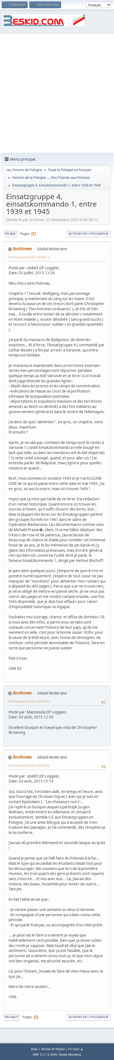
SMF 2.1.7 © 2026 (45, 1054)
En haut (11, 1017)
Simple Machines (70, 1054)
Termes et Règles (53, 1049)
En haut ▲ (75, 1049)
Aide (34, 1049)
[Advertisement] (57, 93)
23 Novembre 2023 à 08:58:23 (28, 701)
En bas (10, 234)
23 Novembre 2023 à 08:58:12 (28, 257)
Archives (22, 249)
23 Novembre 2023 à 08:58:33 (28, 765)
